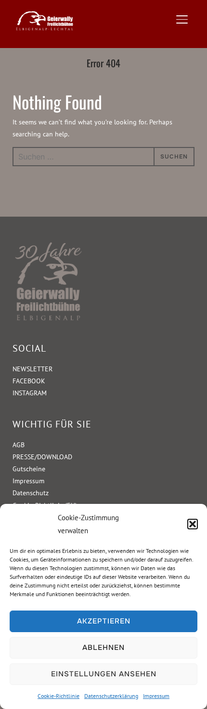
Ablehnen (103, 647)
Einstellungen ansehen (103, 674)
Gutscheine (29, 469)
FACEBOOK (29, 381)
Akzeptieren (103, 621)
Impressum (156, 695)
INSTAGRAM (30, 393)
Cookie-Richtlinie (58, 695)
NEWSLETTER (32, 369)
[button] (192, 524)
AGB (19, 444)
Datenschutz (31, 493)
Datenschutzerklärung (111, 695)
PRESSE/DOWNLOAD (42, 456)
